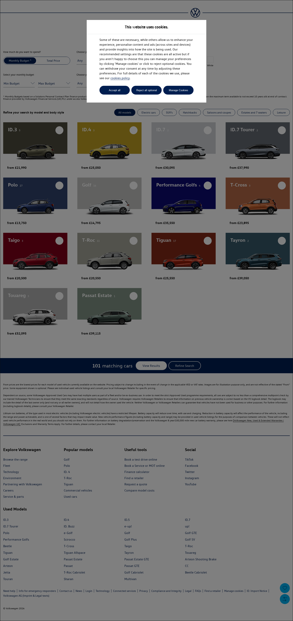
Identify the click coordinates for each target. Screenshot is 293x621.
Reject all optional (146, 90)
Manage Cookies (178, 90)
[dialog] (146, 310)
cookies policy (120, 78)
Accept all (114, 90)
